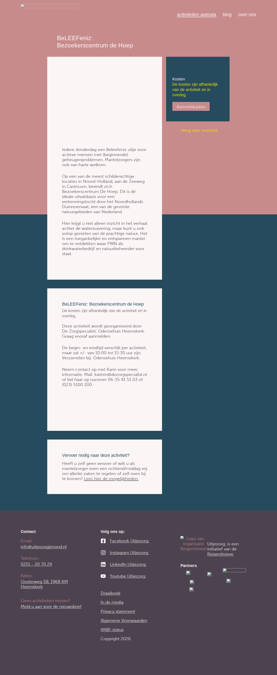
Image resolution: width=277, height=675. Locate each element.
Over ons (247, 14)
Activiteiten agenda (196, 14)
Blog (227, 14)
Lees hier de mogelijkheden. (111, 478)
